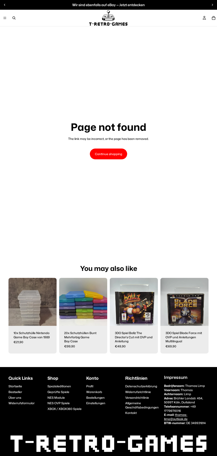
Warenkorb (94, 392)
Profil (89, 386)
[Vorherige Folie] (4, 5)
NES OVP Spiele (58, 403)
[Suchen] (14, 18)
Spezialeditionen (59, 386)
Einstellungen (95, 403)
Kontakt (131, 413)
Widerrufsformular (21, 403)
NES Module (56, 397)
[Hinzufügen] (50, 319)
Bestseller (15, 392)
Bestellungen (95, 397)
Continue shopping (108, 154)
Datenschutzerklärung (141, 386)
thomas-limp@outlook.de (176, 417)
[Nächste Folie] (212, 5)
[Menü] (5, 18)
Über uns (14, 397)
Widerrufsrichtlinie (138, 392)
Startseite (15, 386)
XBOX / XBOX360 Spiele (64, 409)
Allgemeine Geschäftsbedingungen (142, 405)
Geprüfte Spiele (58, 392)
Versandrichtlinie (137, 397)
